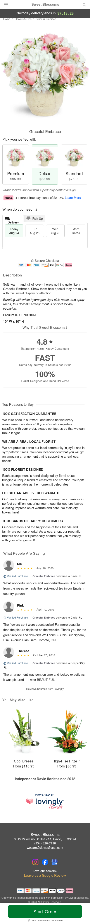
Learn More (73, 197)
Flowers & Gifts (23, 19)
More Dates (76, 231)
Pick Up (37, 218)
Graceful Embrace (44, 576)
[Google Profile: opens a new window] (55, 862)
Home (6, 19)
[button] (81, 914)
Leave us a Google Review (45, 875)
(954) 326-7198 (45, 843)
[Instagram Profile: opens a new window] (35, 862)
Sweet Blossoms (45, 4)
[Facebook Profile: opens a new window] (45, 862)
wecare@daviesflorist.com (45, 847)
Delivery (13, 221)
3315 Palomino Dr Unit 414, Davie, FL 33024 (45, 839)
